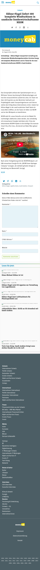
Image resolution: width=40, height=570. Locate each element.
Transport (30, 186)
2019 (29, 558)
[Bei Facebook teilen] (16, 27)
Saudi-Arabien (23, 186)
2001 (29, 563)
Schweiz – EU (6, 506)
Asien (4, 426)
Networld (5, 463)
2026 (2, 558)
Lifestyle (5, 473)
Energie (4, 494)
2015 (6, 560)
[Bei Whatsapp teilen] (20, 27)
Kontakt (20, 540)
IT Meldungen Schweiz (9, 451)
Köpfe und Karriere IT (9, 456)
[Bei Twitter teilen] (12, 27)
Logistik (12, 186)
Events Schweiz (7, 376)
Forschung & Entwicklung (10, 501)
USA (3, 431)
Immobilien (6, 509)
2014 (10, 560)
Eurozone (5, 429)
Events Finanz (6, 417)
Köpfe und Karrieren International (13, 400)
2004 (18, 563)
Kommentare (6, 511)
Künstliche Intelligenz (9, 446)
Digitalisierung (7, 448)
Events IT (5, 458)
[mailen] (27, 27)
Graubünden (6, 381)
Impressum (20, 531)
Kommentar (6, 204)
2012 (17, 560)
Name (4, 231)
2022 (18, 558)
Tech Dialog (6, 460)
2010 (25, 560)
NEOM (3, 172)
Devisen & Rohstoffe (8, 436)
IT (3, 443)
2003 (22, 563)
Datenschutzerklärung (20, 536)
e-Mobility (5, 497)
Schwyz (4, 383)
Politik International (8, 393)
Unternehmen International (11, 390)
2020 (25, 558)
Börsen (4, 434)
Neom (16, 186)
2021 (21, 558)
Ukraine (4, 504)
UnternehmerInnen (8, 514)
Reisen (4, 475)
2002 (26, 563)
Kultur (4, 470)
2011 (21, 560)
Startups (5, 441)
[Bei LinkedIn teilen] (24, 27)
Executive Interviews (9, 487)
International (6, 388)
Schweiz (20, 10)
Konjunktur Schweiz (8, 373)
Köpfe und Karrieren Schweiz (11, 378)
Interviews (5, 482)
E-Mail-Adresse (7, 239)
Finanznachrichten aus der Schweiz (13, 407)
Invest (4, 419)
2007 (36, 560)
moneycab (7, 50)
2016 (2, 560)
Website (4, 248)
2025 (6, 558)
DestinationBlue (7, 477)
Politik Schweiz (7, 371)
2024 (10, 558)
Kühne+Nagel (6, 186)
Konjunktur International (10, 395)
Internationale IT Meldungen (11, 453)
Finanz (4, 405)
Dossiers (5, 499)
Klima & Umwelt (7, 492)
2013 (13, 560)
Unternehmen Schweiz (9, 368)
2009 (28, 560)
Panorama (5, 397)
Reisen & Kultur (7, 468)
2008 (32, 560)
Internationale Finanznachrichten (13, 412)
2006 (10, 563)
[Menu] (3, 2)
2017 (37, 558)
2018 (33, 558)
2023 (14, 558)
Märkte (4, 424)
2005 (14, 563)
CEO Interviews (7, 484)
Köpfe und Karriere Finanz (10, 414)
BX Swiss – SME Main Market (11, 410)
